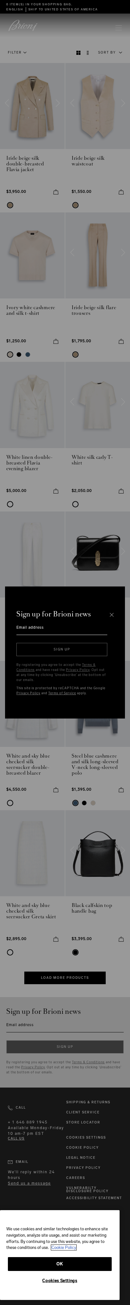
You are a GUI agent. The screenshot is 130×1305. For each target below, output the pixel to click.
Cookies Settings (59, 1280)
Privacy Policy (78, 670)
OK (59, 1264)
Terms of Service (62, 693)
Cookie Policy (63, 1247)
